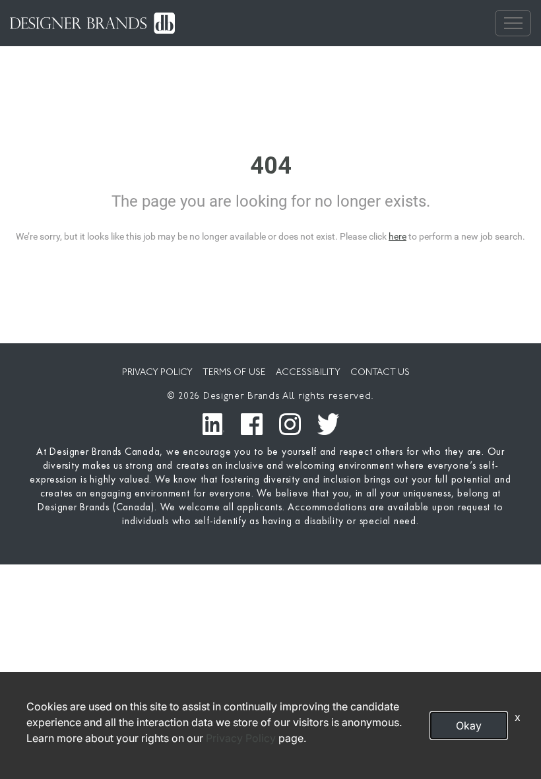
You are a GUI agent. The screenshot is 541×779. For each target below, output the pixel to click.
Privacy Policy (241, 738)
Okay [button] (469, 725)
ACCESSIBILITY (308, 373)
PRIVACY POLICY (157, 373)
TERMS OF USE (234, 373)
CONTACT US (380, 373)
